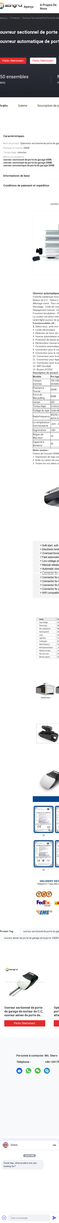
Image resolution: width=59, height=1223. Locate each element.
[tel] (56, 1071)
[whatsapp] (28, 1071)
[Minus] (54, 1145)
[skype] (47, 1071)
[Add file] (4, 1217)
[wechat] (38, 1071)
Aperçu (4, 18)
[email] (19, 1071)
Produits (15, 18)
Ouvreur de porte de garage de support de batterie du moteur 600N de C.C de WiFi (34, 1011)
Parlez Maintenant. (13, 60)
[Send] (54, 1217)
